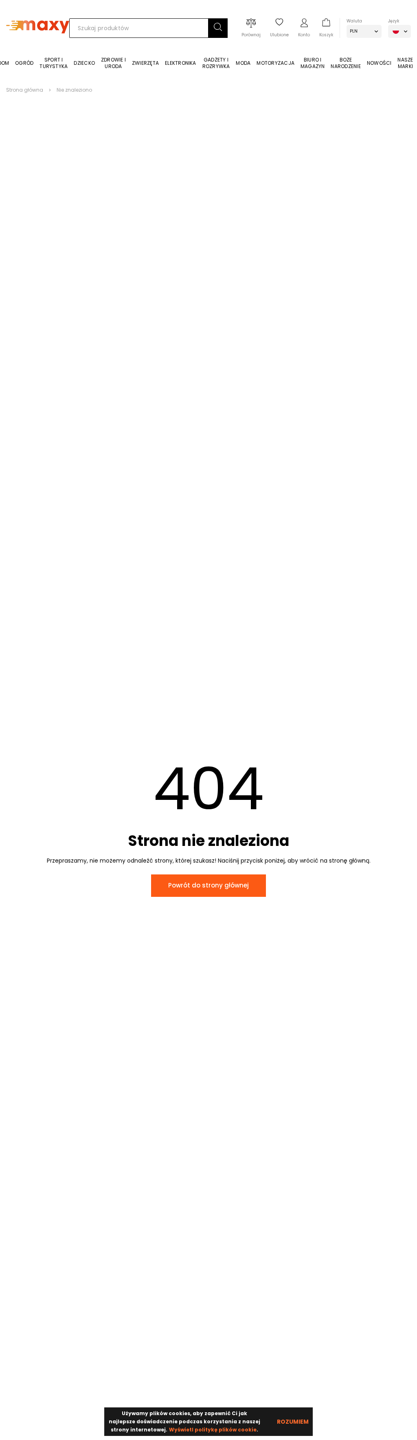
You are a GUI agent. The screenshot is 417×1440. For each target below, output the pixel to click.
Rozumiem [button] (293, 1422)
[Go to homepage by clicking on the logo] (37, 45)
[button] (218, 28)
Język (393, 21)
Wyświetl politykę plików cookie (213, 1429)
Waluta (354, 21)
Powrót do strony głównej (208, 885)
